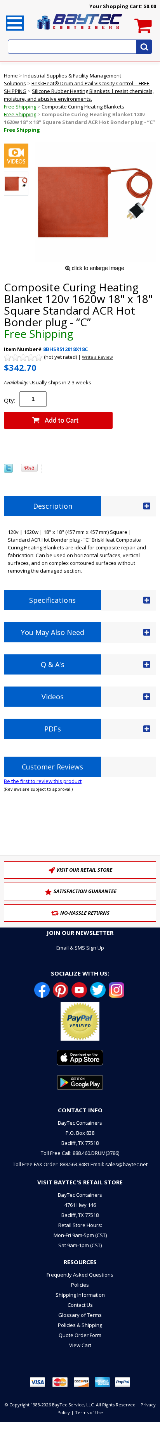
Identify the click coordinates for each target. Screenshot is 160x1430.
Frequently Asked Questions (80, 1274)
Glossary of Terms (80, 1314)
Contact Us (80, 1304)
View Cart (80, 1345)
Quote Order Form (80, 1335)
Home (11, 75)
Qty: (9, 400)
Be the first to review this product (43, 781)
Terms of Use (89, 1412)
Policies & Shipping (80, 1325)
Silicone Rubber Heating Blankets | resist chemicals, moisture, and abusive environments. (79, 99)
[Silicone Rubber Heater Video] (16, 156)
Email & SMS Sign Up (80, 947)
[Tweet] (8, 470)
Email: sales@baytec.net (119, 1164)
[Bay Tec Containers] (80, 31)
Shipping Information (80, 1294)
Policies (80, 1284)
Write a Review (97, 357)
